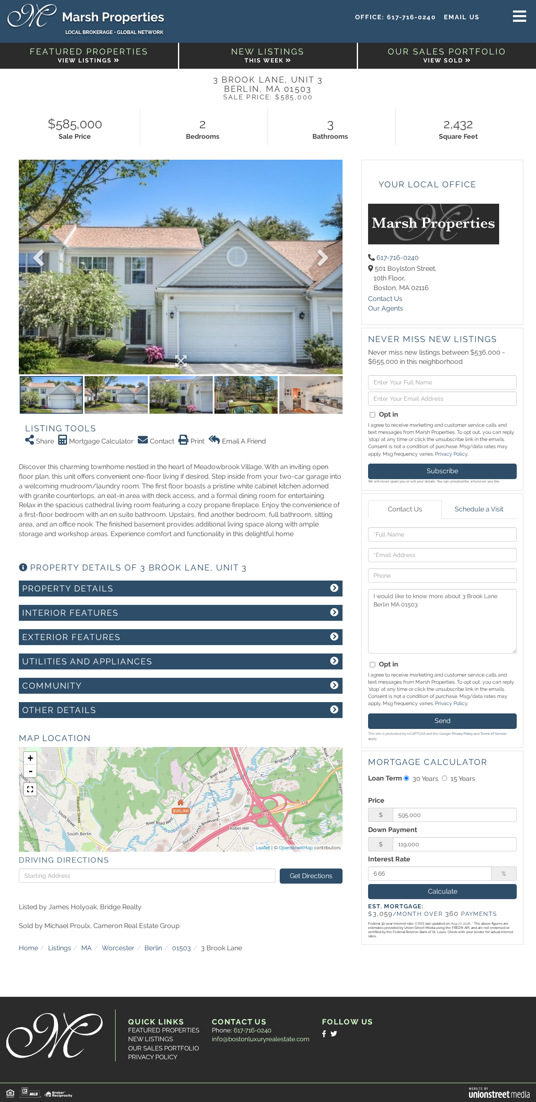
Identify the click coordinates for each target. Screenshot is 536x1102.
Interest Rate (389, 859)
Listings (59, 948)
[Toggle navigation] (520, 16)
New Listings (150, 1039)
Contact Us (385, 299)
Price (376, 800)
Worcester (118, 948)
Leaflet (263, 847)
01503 (181, 948)
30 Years (424, 779)
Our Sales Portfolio (163, 1048)
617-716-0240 (411, 17)
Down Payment (392, 830)
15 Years (462, 779)
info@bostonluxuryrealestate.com (260, 1039)
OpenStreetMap (296, 847)
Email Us (461, 17)
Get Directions (311, 876)
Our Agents (385, 308)
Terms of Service (493, 733)
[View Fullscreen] (30, 789)
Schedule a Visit (479, 509)
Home (28, 948)
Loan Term (385, 778)
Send (443, 721)
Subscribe (442, 471)
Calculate (442, 891)
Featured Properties (163, 1030)
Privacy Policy (451, 454)
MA (86, 948)
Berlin (153, 948)
